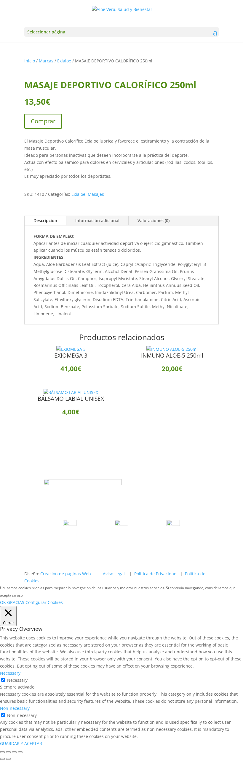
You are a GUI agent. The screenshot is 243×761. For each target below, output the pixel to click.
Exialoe (64, 61)
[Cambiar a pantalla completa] (8, 752)
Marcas (46, 61)
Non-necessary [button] (15, 708)
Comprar (43, 121)
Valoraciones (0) (154, 220)
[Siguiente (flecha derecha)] (8, 759)
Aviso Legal (114, 573)
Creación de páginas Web (65, 573)
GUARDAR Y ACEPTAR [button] (21, 743)
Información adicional (97, 220)
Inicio (29, 61)
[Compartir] (14, 752)
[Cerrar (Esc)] (20, 752)
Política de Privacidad (155, 573)
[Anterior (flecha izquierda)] (2, 759)
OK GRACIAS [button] (12, 602)
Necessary (17, 680)
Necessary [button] (10, 673)
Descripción (45, 220)
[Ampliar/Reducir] (2, 752)
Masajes (96, 194)
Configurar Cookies (44, 602)
